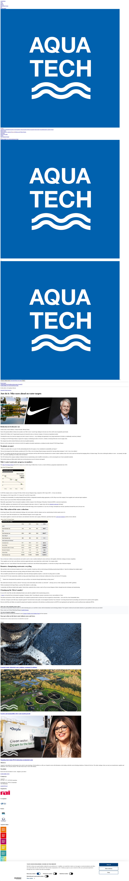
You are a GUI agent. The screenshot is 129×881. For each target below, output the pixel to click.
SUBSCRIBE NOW (5, 773)
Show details (30, 878)
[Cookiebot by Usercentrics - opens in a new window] (18, 878)
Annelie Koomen (24, 610)
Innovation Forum (4, 5)
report (3, 595)
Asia (1, 2)
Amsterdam (3, 1)
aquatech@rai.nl (4, 786)
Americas (9, 390)
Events (2, 128)
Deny (108, 872)
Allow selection (108, 868)
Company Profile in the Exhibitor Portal (31, 613)
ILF (1, 7)
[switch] (55, 874)
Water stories (3, 130)
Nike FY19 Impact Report (8, 464)
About (2, 135)
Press (2, 8)
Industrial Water (4, 390)
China (2, 3)
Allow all (109, 864)
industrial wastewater (54, 504)
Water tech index (4, 134)
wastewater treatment (60, 516)
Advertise (3, 133)
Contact (4, 8)
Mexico (2, 4)
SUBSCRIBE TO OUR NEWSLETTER (9, 139)
